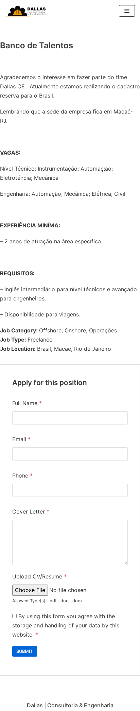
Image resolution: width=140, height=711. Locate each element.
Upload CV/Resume (39, 576)
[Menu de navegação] (127, 11)
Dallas (35, 705)
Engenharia (98, 705)
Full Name (27, 403)
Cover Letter (30, 511)
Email (21, 439)
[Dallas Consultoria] (25, 11)
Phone (22, 475)
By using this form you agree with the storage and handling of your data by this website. (65, 625)
